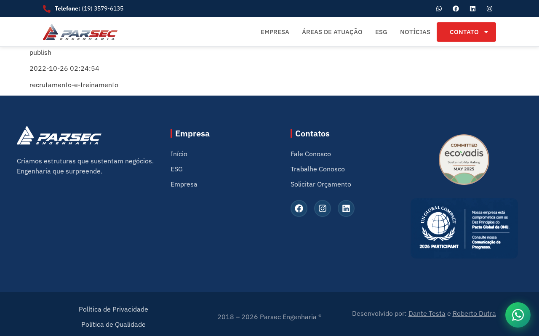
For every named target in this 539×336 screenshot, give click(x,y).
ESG (381, 32)
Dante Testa (427, 313)
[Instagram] (489, 8)
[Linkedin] (473, 8)
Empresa (275, 32)
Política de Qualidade (113, 324)
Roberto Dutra (474, 313)
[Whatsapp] (439, 8)
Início (179, 153)
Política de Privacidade (113, 309)
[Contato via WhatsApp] (518, 315)
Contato (464, 32)
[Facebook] (456, 8)
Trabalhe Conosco (318, 169)
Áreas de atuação (332, 32)
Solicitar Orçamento (321, 184)
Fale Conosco (311, 153)
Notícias (415, 32)
